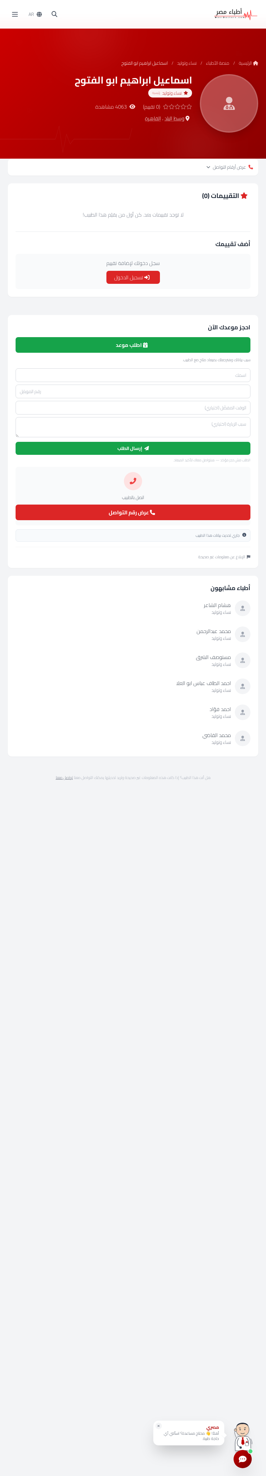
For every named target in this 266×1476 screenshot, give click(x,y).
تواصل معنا (64, 777)
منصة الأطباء (217, 63)
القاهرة (153, 118)
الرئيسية (245, 63)
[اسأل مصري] (242, 1435)
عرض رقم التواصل (129, 512)
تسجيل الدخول (129, 277)
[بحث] (54, 14)
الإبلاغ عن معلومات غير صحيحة (221, 557)
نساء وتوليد (187, 63)
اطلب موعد (129, 345)
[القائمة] (15, 14)
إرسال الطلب (130, 448)
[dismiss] (158, 1426)
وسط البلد (174, 118)
